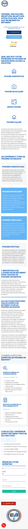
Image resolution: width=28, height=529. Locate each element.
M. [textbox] (3, 474)
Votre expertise (15, 37)
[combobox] (14, 473)
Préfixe (4, 471)
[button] (14, 44)
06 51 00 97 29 (15, 32)
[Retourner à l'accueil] (4, 3)
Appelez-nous (9, 440)
